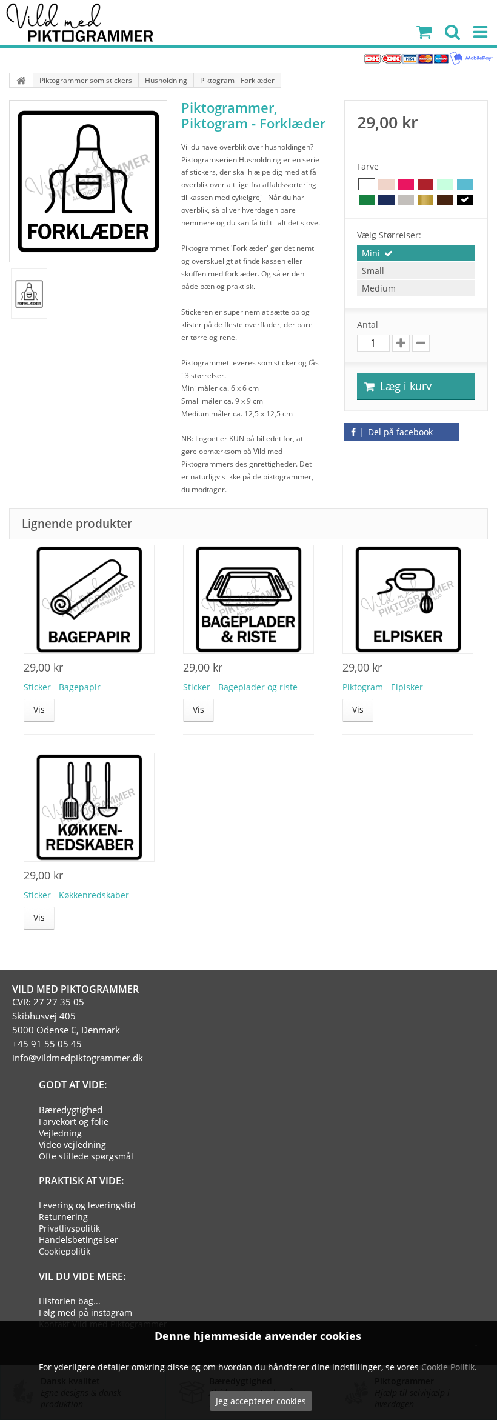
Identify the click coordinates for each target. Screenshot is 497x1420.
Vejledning (60, 1133)
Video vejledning (72, 1144)
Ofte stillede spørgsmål (86, 1156)
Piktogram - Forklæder (237, 80)
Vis (39, 709)
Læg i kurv (404, 386)
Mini (371, 253)
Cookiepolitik (64, 1251)
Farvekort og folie (73, 1121)
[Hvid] (366, 184)
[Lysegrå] (406, 200)
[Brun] (444, 200)
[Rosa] (386, 184)
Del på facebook (399, 432)
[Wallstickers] (21, 80)
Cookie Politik (448, 1367)
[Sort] (464, 200)
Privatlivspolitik (69, 1228)
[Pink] (406, 184)
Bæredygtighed (70, 1110)
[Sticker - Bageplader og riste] (248, 599)
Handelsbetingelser (78, 1239)
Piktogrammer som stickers (85, 80)
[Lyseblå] (464, 184)
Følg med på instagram (85, 1312)
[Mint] (444, 184)
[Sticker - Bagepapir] (89, 599)
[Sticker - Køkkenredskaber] (89, 807)
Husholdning (166, 80)
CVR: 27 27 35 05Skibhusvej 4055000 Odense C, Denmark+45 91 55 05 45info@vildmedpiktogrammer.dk (77, 1030)
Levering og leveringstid (87, 1205)
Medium (379, 288)
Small (373, 270)
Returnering (63, 1216)
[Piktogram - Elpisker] (407, 599)
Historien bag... (70, 1301)
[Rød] (425, 184)
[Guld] (425, 200)
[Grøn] (366, 200)
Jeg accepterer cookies (261, 1401)
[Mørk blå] (386, 200)
